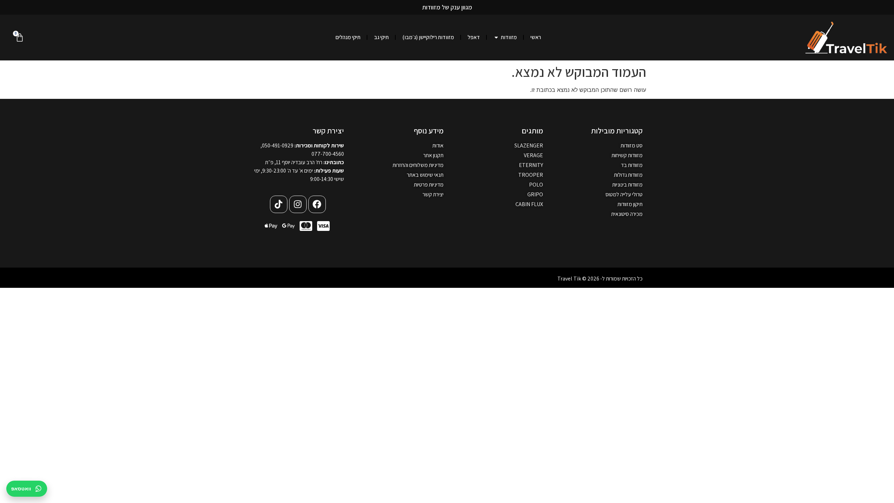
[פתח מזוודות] (496, 37)
